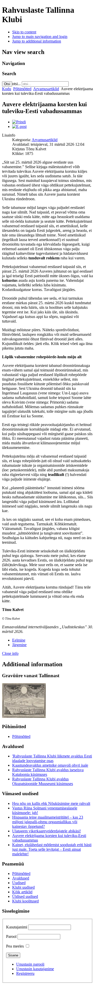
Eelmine (18, 640)
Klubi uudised (23, 887)
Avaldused (20, 878)
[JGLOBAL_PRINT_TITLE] (19, 122)
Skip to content (24, 32)
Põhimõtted (22, 89)
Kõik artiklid (22, 892)
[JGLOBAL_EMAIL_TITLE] (19, 126)
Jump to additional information (36, 41)
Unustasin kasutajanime (35, 969)
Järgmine (19, 645)
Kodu (6, 89)
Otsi (7, 84)
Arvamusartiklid (46, 89)
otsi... (16, 84)
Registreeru (25, 973)
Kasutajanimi (16, 927)
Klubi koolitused (25, 901)
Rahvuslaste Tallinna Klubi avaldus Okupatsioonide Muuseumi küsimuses (42, 781)
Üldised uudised (25, 896)
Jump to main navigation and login (39, 36)
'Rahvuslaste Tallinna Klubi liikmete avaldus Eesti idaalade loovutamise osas (52, 758)
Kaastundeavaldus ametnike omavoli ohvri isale (50, 765)
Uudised (19, 883)
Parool (11, 936)
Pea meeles (15, 946)
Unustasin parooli (30, 964)
